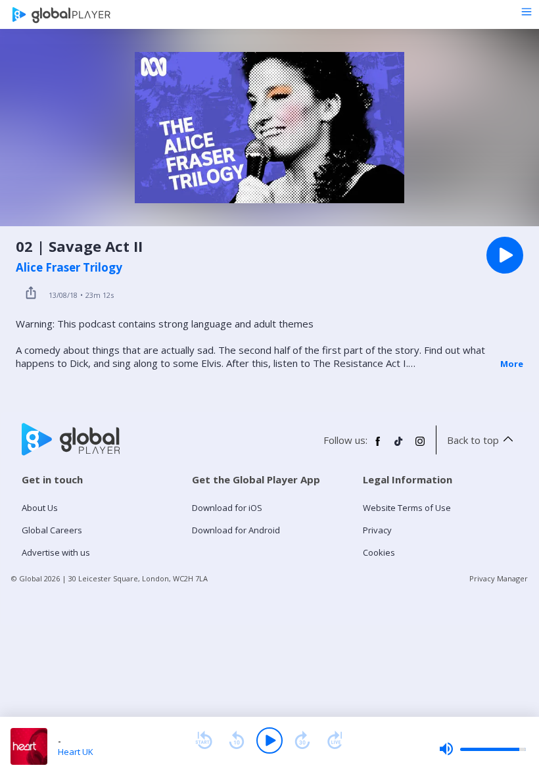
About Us (40, 508)
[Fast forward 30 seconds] (302, 740)
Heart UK (75, 752)
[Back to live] (335, 740)
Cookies (379, 552)
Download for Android (236, 530)
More (511, 364)
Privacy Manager (498, 578)
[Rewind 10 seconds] (236, 740)
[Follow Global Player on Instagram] (420, 446)
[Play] (269, 740)
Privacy (377, 530)
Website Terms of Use (407, 508)
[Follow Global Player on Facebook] (378, 446)
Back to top (473, 440)
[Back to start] (204, 740)
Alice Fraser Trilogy (69, 267)
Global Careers (52, 530)
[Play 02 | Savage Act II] (504, 255)
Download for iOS (227, 508)
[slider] (482, 749)
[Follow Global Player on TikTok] (399, 446)
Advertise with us (56, 552)
